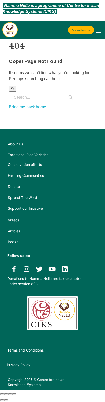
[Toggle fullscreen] (10, 394)
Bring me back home (27, 107)
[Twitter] (39, 269)
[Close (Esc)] (2, 394)
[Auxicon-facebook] (13, 269)
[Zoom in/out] (14, 394)
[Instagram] (26, 269)
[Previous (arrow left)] (2, 400)
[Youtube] (52, 269)
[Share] (6, 394)
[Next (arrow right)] (6, 400)
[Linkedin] (64, 269)
